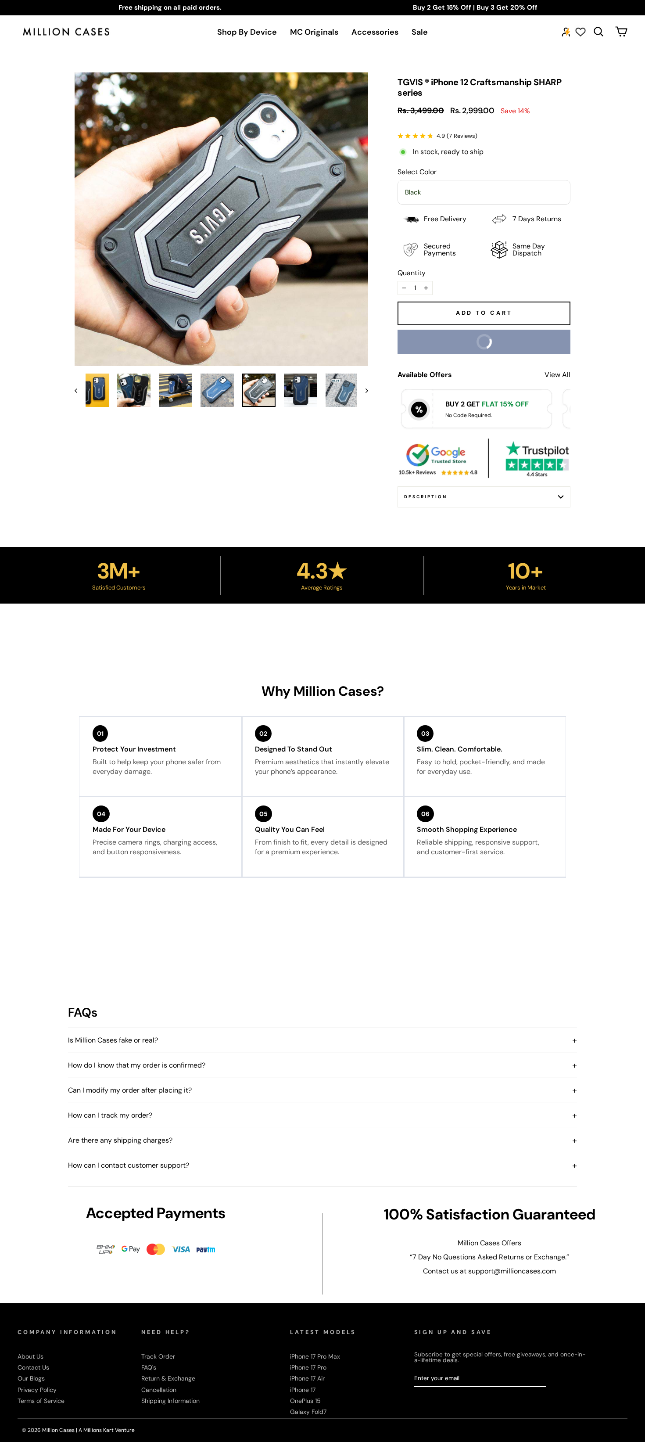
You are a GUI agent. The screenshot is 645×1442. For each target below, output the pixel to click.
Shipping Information (170, 1401)
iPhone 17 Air (307, 1378)
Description (425, 497)
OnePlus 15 (305, 1401)
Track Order (158, 1356)
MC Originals (314, 32)
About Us (30, 1356)
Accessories (374, 32)
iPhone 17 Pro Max (315, 1356)
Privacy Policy (37, 1390)
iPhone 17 (302, 1390)
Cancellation (158, 1390)
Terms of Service (41, 1401)
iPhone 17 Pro (308, 1367)
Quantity (412, 273)
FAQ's (148, 1367)
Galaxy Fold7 (308, 1412)
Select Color (417, 172)
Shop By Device (247, 32)
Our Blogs (31, 1378)
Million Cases (59, 1430)
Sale (420, 32)
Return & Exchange (168, 1378)
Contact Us (33, 1367)
